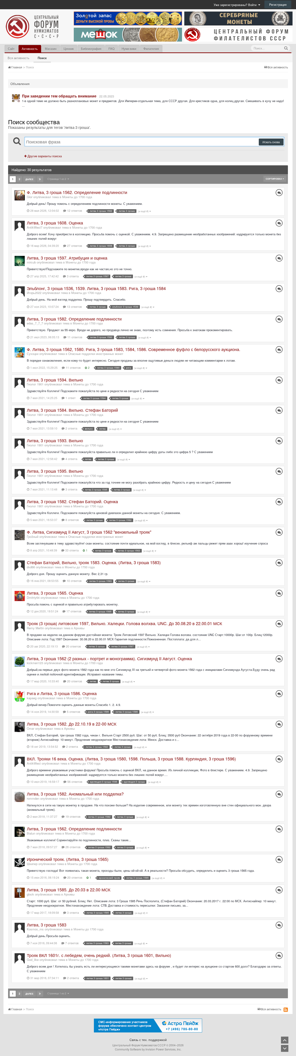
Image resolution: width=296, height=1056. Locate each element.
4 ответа (71, 459)
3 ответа (72, 276)
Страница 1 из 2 (57, 179)
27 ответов (74, 245)
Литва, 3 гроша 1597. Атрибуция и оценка (67, 258)
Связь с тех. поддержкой (148, 1039)
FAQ (111, 48)
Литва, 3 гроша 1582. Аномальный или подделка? (75, 794)
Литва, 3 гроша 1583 (46, 925)
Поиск (42, 58)
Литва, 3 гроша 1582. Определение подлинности (74, 319)
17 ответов (73, 611)
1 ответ (70, 398)
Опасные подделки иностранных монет (95, 353)
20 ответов (73, 646)
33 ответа (71, 550)
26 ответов (72, 847)
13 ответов (74, 306)
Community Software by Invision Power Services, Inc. (148, 1049)
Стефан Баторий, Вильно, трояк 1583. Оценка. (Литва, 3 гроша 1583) (94, 562)
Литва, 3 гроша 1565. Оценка (55, 593)
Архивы (79, 628)
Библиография (91, 48)
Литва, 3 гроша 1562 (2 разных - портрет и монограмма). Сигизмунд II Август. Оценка (109, 658)
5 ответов (73, 711)
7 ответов (71, 943)
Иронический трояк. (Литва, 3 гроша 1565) (67, 859)
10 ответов (74, 580)
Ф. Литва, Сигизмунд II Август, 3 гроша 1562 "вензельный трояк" (89, 532)
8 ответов (72, 519)
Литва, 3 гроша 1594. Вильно (55, 380)
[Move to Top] (284, 1040)
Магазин (50, 48)
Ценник (69, 48)
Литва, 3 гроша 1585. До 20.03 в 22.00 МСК (68, 890)
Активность (30, 48)
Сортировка (274, 178)
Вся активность (18, 58)
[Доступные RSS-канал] (286, 1009)
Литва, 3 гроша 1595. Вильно (55, 471)
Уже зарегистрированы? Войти (236, 5)
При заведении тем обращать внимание (59, 96)
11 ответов (74, 337)
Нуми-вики (129, 48)
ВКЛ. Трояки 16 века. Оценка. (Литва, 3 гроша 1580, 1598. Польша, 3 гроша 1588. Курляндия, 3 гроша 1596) (131, 759)
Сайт (11, 48)
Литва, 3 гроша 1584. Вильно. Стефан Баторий (72, 410)
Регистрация (278, 4)
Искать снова (271, 142)
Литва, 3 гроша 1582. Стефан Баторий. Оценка (72, 501)
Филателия (151, 48)
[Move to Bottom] (284, 1048)
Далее (29, 179)
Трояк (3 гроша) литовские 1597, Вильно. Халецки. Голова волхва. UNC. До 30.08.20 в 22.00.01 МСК (124, 623)
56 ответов (74, 781)
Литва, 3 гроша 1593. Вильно (55, 440)
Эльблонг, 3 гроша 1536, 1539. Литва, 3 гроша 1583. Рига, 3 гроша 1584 (96, 288)
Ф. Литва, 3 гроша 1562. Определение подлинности (77, 192)
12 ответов (74, 210)
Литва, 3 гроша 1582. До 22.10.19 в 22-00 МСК (71, 724)
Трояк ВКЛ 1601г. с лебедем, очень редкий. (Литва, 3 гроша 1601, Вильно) (99, 955)
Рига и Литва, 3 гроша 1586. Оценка (62, 693)
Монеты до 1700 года (77, 197)
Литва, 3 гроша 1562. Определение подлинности (74, 829)
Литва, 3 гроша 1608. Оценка (55, 223)
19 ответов (72, 816)
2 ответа (71, 428)
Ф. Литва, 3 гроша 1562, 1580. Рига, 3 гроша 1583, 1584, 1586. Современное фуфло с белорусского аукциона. (133, 349)
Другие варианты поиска (44, 156)
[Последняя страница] (40, 179)
